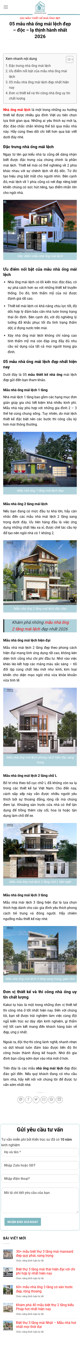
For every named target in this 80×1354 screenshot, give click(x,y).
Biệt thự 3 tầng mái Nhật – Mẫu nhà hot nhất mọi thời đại (46, 1325)
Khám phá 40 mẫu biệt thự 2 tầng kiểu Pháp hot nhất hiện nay (45, 1307)
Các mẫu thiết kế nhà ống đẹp (40, 18)
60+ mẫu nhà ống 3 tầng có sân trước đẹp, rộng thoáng (44, 1289)
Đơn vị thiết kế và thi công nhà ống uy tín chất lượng (39, 96)
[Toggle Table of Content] (67, 59)
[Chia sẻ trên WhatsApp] (20, 1099)
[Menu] (5, 7)
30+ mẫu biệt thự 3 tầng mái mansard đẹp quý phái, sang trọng (44, 1253)
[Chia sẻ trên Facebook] (28, 1099)
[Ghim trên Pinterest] (51, 1099)
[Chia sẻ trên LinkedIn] (59, 1099)
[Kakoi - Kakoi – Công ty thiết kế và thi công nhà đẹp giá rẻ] (40, 7)
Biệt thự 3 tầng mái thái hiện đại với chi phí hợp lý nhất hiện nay (45, 1271)
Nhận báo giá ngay (22, 1222)
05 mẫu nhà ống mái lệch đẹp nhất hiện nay (39, 85)
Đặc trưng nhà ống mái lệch (30, 66)
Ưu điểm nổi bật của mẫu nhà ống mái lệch (38, 74)
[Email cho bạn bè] (43, 1099)
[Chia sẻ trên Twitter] (36, 1099)
